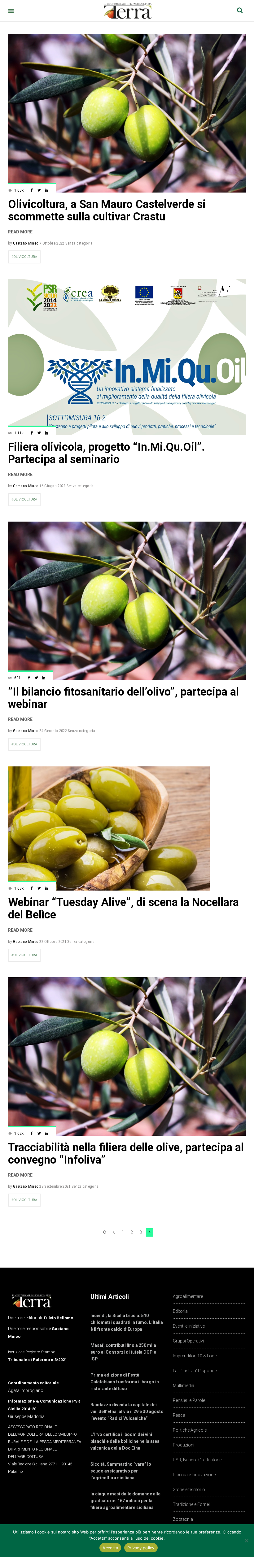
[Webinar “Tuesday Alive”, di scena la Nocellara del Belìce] (109, 828)
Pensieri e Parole (189, 1400)
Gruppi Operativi (188, 1340)
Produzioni (183, 1444)
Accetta (110, 1547)
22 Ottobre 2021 (52, 941)
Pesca (179, 1415)
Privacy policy (141, 1547)
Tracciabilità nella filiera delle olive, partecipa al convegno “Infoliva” (126, 1153)
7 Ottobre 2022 (51, 243)
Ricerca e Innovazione (194, 1474)
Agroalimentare (188, 1296)
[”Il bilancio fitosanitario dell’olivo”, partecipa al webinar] (127, 601)
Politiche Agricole (190, 1430)
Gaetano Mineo (25, 243)
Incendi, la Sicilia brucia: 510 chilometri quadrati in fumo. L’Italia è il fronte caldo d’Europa (126, 1322)
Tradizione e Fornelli (192, 1504)
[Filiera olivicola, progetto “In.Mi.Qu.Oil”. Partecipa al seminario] (127, 357)
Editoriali (181, 1311)
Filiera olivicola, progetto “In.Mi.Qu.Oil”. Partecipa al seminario (106, 453)
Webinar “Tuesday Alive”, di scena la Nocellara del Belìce (123, 908)
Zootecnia (183, 1519)
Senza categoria (79, 243)
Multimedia (183, 1385)
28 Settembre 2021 (55, 1186)
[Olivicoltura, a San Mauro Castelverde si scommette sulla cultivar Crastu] (127, 113)
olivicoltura (25, 257)
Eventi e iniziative (189, 1326)
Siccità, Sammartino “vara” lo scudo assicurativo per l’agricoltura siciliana (120, 1471)
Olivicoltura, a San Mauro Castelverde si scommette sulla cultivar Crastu (107, 210)
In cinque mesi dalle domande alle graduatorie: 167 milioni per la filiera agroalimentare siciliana (125, 1500)
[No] (246, 1540)
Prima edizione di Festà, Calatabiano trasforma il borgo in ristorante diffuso (124, 1382)
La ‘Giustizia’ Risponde (195, 1370)
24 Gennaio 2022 (53, 730)
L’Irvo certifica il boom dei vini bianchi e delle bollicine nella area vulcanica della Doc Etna (125, 1441)
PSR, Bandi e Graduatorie (197, 1459)
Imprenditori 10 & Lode (195, 1355)
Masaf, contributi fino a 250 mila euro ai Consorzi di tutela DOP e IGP (123, 1352)
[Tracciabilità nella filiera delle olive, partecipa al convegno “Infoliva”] (127, 1056)
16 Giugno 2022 (52, 486)
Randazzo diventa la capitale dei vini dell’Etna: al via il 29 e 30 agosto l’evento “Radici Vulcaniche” (127, 1411)
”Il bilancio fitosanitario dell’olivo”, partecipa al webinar (123, 698)
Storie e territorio (189, 1489)
